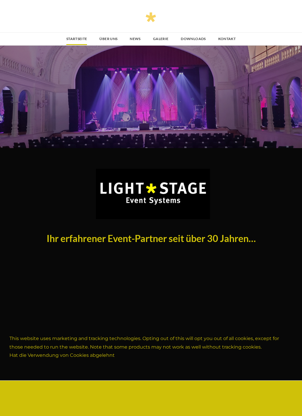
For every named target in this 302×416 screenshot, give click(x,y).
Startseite (76, 39)
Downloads (193, 39)
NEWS (135, 39)
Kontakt (227, 39)
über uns (108, 39)
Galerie (161, 39)
